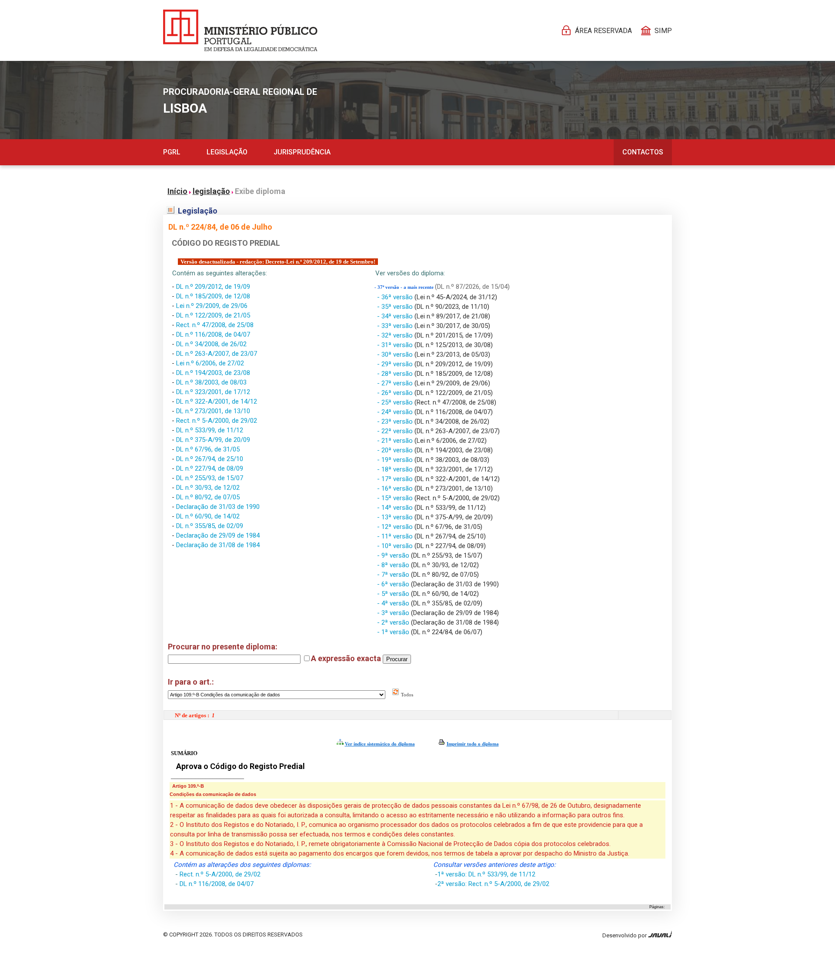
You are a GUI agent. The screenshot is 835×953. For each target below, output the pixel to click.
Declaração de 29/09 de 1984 (218, 535)
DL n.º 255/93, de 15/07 (209, 478)
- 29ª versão (395, 364)
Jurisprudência (302, 152)
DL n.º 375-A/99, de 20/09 (213, 440)
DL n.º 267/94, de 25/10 (209, 459)
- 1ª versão (394, 632)
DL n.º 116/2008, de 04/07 (213, 334)
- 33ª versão (395, 326)
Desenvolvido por (625, 935)
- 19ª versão (395, 460)
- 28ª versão (395, 374)
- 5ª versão (394, 594)
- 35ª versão (395, 307)
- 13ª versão (395, 517)
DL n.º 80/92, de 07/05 (208, 497)
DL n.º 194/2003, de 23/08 (213, 373)
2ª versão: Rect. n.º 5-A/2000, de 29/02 (493, 884)
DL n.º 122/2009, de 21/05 (213, 315)
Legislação (227, 152)
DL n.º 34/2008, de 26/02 (211, 344)
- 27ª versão (395, 383)
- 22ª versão (395, 431)
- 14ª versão (395, 508)
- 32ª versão (395, 335)
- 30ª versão (395, 354)
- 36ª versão (395, 297)
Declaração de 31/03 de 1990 (218, 507)
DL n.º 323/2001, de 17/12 (213, 392)
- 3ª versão (394, 613)
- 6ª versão (394, 584)
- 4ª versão (394, 603)
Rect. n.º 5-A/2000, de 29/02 (216, 421)
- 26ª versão (395, 393)
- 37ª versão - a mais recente (404, 287)
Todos (406, 694)
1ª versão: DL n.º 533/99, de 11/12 (486, 874)
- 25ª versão (395, 402)
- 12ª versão (395, 527)
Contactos (642, 152)
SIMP (663, 31)
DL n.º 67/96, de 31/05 (208, 449)
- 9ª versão (394, 555)
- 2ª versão (394, 622)
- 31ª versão (395, 345)
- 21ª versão (395, 441)
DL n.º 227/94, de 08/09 (209, 468)
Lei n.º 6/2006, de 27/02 (210, 363)
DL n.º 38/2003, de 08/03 (211, 382)
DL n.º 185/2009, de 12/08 (213, 296)
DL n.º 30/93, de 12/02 (208, 488)
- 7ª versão (394, 574)
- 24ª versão (395, 412)
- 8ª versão (394, 565)
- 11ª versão (395, 536)
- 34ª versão (395, 316)
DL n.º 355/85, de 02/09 (209, 526)
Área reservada (603, 31)
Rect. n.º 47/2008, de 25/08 (215, 325)
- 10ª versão (395, 546)
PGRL (171, 152)
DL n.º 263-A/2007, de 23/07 (216, 354)
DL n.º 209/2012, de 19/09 (213, 287)
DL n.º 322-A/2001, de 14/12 (216, 401)
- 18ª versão (395, 469)
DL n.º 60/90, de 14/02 (208, 516)
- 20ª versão (395, 450)
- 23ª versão (395, 421)
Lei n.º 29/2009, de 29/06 (211, 306)
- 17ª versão (395, 479)
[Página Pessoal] (240, 30)
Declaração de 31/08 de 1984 (218, 545)
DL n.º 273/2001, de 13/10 (213, 411)
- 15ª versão (395, 498)
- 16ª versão (395, 488)
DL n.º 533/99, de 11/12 (209, 430)
